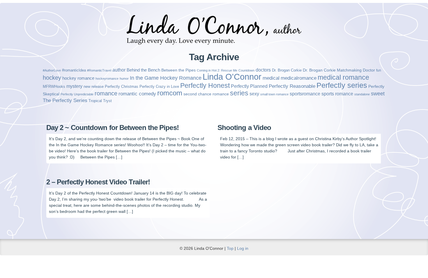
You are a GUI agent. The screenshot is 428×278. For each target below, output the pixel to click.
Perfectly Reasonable (292, 86)
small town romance (274, 94)
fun (378, 70)
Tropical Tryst (100, 101)
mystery (74, 86)
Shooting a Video (244, 127)
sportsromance (305, 93)
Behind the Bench (143, 69)
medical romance (343, 77)
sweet (378, 94)
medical (271, 78)
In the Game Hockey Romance (165, 78)
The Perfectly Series (65, 100)
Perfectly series (341, 85)
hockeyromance (107, 78)
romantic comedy (137, 94)
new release (94, 86)
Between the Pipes (178, 70)
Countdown (246, 70)
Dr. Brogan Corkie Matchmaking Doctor (339, 70)
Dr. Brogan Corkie (287, 70)
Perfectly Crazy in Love (159, 86)
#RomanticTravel (99, 70)
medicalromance (298, 78)
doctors (263, 69)
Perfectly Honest (205, 85)
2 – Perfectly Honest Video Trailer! (98, 182)
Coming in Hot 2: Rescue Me (217, 70)
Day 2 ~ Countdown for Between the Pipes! (112, 127)
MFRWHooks (54, 86)
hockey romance (78, 78)
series (239, 93)
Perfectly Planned (249, 86)
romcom (169, 93)
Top (230, 248)
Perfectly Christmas (121, 86)
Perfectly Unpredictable (77, 94)
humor (124, 78)
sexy (254, 93)
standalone (362, 94)
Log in (242, 248)
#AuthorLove (52, 70)
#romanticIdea (74, 70)
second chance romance (206, 94)
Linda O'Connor (232, 76)
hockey (52, 77)
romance (106, 93)
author (118, 69)
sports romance (337, 93)
